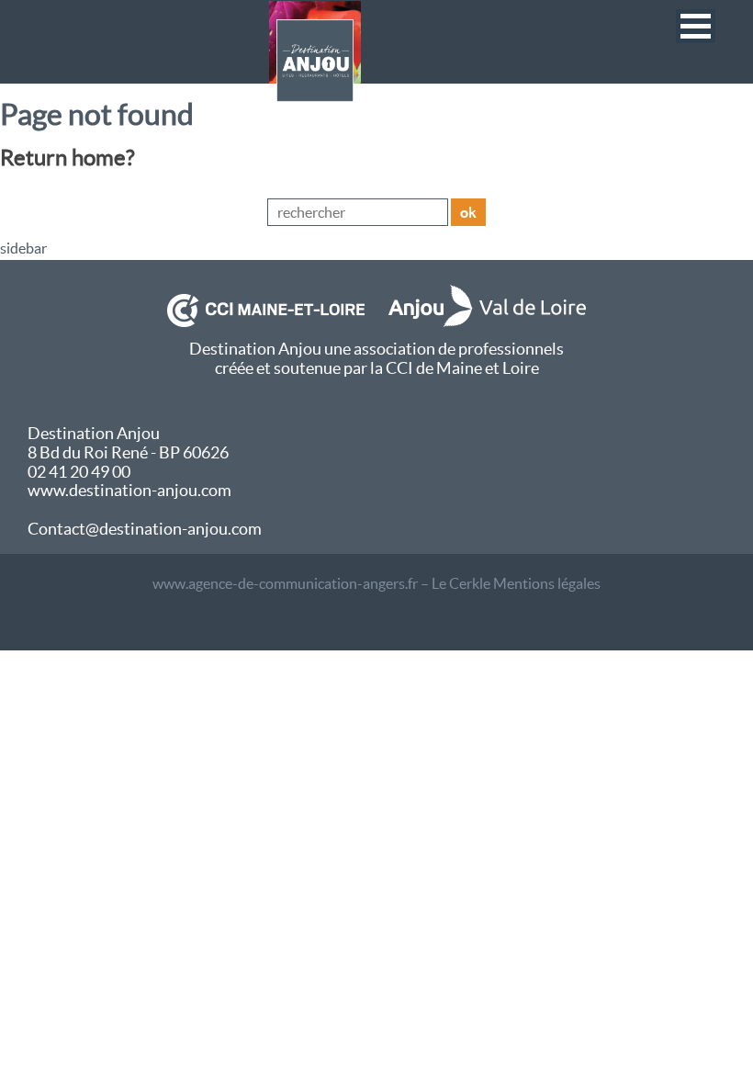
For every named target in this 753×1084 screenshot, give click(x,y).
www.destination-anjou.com (129, 490)
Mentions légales (547, 583)
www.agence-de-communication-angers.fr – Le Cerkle (321, 583)
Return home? (67, 157)
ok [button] (468, 212)
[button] (695, 26)
